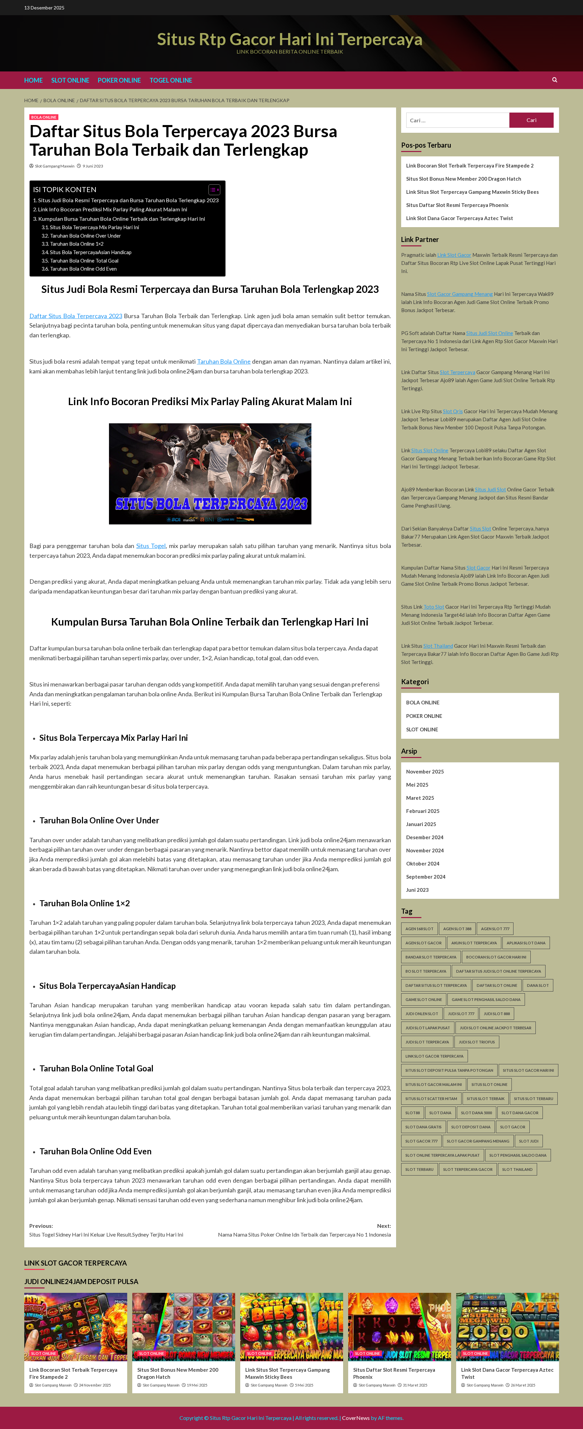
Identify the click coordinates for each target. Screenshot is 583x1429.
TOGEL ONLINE (170, 80)
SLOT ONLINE (70, 80)
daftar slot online (497, 985)
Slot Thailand (438, 646)
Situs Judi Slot (490, 489)
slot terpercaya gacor (468, 1169)
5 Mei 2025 (304, 1385)
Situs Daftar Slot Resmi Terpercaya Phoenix (457, 205)
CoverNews (356, 1418)
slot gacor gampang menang (478, 1141)
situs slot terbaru (533, 1098)
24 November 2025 (95, 1385)
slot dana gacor (520, 1113)
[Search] (555, 80)
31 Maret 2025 (415, 1385)
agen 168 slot (420, 928)
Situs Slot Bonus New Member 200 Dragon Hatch (463, 179)
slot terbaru (420, 1169)
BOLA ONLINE (43, 117)
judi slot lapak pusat (428, 1028)
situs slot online (489, 1084)
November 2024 (425, 850)
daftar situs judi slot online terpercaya (498, 971)
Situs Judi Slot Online (489, 333)
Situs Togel (151, 545)
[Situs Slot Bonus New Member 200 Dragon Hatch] (183, 1327)
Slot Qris (453, 411)
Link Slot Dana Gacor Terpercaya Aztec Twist (459, 218)
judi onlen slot (422, 1013)
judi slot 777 (461, 1013)
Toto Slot (433, 607)
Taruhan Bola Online (224, 361)
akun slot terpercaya (474, 943)
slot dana (440, 1113)
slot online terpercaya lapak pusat (443, 1155)
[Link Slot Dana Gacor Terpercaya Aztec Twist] (507, 1327)
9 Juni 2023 (93, 166)
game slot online (424, 999)
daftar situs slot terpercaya (436, 985)
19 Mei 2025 (197, 1385)
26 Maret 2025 (523, 1385)
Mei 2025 (417, 785)
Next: (304, 1230)
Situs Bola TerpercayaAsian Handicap (91, 252)
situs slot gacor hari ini (528, 1070)
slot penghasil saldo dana (518, 1155)
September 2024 (426, 877)
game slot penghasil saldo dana (486, 999)
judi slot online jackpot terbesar (495, 1028)
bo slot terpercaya (426, 971)
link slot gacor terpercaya (435, 1056)
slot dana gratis (424, 1127)
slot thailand (517, 1169)
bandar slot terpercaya (431, 957)
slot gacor (512, 1127)
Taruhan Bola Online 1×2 (77, 244)
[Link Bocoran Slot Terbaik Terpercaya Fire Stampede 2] (75, 1327)
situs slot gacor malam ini (434, 1084)
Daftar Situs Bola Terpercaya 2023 (75, 316)
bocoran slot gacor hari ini (496, 957)
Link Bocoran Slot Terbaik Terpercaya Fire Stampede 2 (470, 165)
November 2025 (425, 771)
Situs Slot (480, 528)
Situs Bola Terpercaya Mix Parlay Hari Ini (94, 227)
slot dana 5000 (476, 1113)
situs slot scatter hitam (431, 1098)
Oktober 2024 (423, 863)
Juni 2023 (417, 890)
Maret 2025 (420, 798)
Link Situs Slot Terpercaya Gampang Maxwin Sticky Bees (472, 192)
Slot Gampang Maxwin (55, 166)
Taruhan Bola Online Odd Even (83, 269)
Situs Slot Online (429, 450)
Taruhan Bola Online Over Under (85, 236)
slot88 (413, 1113)
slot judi (528, 1141)
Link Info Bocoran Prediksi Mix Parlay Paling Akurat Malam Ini (112, 209)
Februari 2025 (423, 811)
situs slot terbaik (485, 1098)
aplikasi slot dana (526, 943)
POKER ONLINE (119, 80)
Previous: (106, 1230)
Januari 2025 (421, 824)
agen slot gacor (424, 943)
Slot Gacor (479, 568)
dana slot (538, 985)
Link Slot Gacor (454, 255)
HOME (33, 80)
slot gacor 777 (421, 1141)
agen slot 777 (495, 928)
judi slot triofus (477, 1042)
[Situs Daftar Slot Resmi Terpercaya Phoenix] (399, 1327)
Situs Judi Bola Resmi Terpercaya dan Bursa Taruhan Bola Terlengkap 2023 (128, 200)
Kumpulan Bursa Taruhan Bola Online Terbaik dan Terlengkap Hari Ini (121, 218)
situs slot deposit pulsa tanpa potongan (449, 1070)
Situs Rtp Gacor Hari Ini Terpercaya (290, 39)
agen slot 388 (457, 928)
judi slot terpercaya (427, 1042)
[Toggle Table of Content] (211, 189)
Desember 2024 (425, 837)
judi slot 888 (497, 1013)
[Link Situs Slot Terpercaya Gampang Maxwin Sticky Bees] (291, 1327)
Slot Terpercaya (457, 372)
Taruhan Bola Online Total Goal (84, 261)
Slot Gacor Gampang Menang (460, 294)
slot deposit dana (471, 1127)
